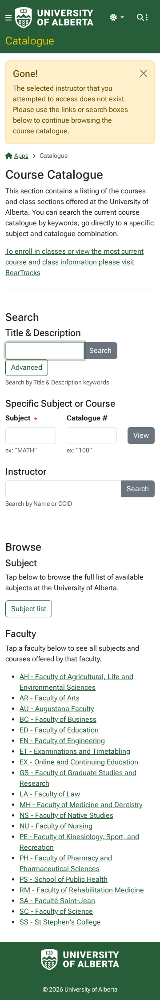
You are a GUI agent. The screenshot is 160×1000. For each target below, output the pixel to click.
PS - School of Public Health (64, 879)
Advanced (26, 367)
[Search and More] (142, 17)
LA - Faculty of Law (50, 794)
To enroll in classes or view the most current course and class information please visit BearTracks (74, 262)
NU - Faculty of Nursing (56, 826)
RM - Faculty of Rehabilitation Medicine (82, 890)
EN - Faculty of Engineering (62, 740)
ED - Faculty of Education (59, 730)
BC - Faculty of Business (58, 719)
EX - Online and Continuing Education (79, 762)
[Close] (143, 73)
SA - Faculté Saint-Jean (57, 900)
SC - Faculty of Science (56, 911)
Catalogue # (87, 418)
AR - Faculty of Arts (50, 698)
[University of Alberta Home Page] (54, 17)
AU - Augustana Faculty (57, 708)
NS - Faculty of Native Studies (66, 815)
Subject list (28, 608)
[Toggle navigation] (8, 18)
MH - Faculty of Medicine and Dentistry (81, 804)
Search (100, 350)
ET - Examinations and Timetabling (75, 751)
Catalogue (29, 40)
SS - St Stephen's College (60, 922)
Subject (17, 418)
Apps (21, 155)
